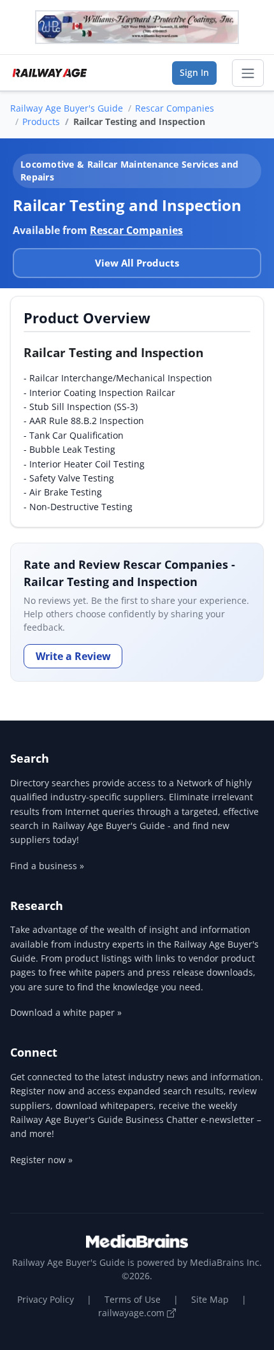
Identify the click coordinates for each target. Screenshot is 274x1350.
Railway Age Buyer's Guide (66, 108)
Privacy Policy (45, 1299)
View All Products (137, 262)
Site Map (210, 1299)
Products (41, 121)
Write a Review (73, 656)
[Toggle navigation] (248, 73)
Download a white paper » (66, 1012)
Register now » (41, 1160)
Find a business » (47, 866)
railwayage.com (132, 1313)
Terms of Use (133, 1299)
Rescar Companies (174, 108)
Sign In (194, 72)
